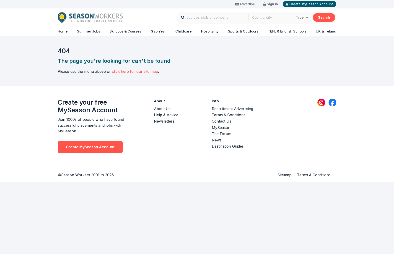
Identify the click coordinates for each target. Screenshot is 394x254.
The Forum (221, 133)
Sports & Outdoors (243, 31)
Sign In (272, 4)
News (217, 140)
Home (62, 31)
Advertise (247, 4)
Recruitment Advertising (232, 108)
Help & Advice (166, 115)
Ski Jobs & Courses (125, 31)
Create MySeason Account (311, 4)
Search (324, 17)
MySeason (221, 127)
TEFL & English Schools (287, 31)
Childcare (183, 31)
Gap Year (158, 31)
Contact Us (221, 121)
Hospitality (210, 31)
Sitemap (284, 175)
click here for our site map (135, 71)
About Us (162, 108)
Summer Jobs (88, 31)
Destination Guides (228, 146)
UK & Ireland (326, 31)
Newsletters (164, 121)
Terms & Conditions (228, 115)
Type (300, 17)
